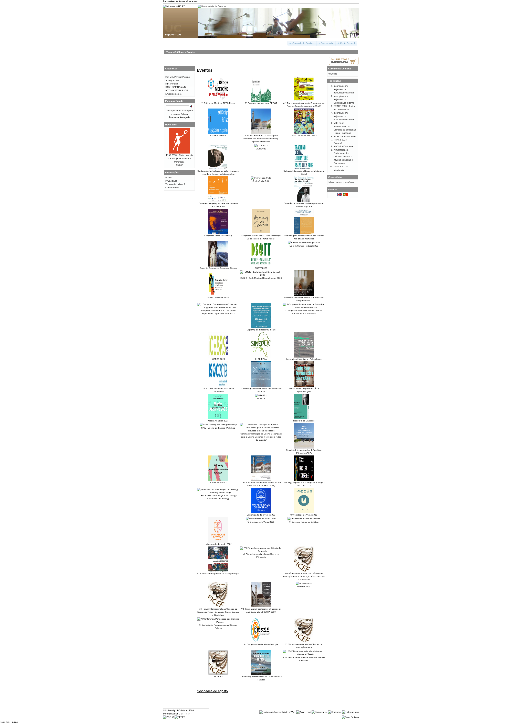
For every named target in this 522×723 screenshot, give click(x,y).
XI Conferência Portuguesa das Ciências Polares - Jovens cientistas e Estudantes (343, 157)
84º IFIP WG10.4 (218, 135)
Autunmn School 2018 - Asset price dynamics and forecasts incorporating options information (261, 138)
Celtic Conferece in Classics (304, 135)
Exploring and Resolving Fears (261, 330)
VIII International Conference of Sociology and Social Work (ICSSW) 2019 (261, 610)
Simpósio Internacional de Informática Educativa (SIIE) (304, 451)
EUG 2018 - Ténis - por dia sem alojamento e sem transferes (179, 158)
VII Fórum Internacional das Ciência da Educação (261, 555)
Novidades (171, 124)
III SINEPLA (261, 359)
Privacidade (171, 181)
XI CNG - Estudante (343, 146)
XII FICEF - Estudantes (345, 136)
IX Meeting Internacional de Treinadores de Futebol (261, 390)
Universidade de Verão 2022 (218, 544)
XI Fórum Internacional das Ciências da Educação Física (303, 645)
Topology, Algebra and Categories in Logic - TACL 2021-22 (303, 484)
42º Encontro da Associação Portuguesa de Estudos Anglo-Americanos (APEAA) (304, 104)
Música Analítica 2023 (218, 421)
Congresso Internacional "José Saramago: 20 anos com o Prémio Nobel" (261, 237)
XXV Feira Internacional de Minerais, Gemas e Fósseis (304, 659)
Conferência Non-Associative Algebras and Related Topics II (304, 204)
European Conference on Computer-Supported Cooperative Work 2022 (218, 312)
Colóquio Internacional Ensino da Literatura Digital (303, 172)
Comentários (335, 177)
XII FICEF (218, 677)
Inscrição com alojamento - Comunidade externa (344, 99)
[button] (302, 43)
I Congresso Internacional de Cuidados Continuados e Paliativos (303, 312)
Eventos (191, 52)
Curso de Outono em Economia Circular (218, 268)
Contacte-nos (172, 187)
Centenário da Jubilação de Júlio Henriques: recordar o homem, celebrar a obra (218, 172)
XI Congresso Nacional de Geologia (261, 644)
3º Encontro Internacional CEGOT (261, 103)
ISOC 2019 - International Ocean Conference (218, 390)
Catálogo (179, 52)
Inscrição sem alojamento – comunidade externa (344, 116)
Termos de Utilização (175, 184)
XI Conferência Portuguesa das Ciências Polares (218, 626)
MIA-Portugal (171, 83)
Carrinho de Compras (339, 68)
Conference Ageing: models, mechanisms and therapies (218, 204)
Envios (168, 177)
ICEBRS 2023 (218, 359)
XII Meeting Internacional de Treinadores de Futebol (261, 678)
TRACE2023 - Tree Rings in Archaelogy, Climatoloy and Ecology (218, 497)
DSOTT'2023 (261, 268)
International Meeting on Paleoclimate (304, 359)
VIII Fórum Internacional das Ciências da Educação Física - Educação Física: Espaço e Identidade (304, 576)
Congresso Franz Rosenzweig (218, 236)
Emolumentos (172, 94)
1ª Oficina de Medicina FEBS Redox (218, 103)
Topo (169, 52)
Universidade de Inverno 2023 (261, 515)
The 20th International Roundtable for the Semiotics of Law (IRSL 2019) (261, 484)
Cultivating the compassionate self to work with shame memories (304, 237)
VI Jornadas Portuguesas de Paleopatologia (218, 573)
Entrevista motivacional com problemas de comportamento (304, 299)
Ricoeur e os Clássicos (303, 421)
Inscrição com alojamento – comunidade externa (344, 89)
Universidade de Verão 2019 (303, 515)
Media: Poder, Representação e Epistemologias (304, 390)
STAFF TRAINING (218, 482)
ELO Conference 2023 (218, 297)
